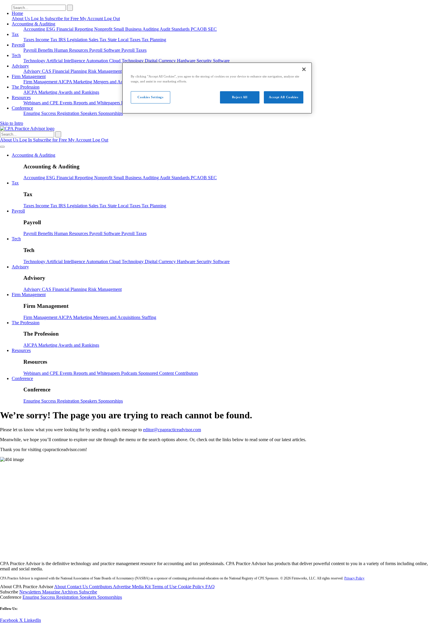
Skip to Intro (11, 123)
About (60, 586)
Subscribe (88, 591)
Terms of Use (165, 586)
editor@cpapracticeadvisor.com (172, 429)
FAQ (210, 586)
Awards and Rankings (78, 92)
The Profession (25, 86)
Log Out (112, 18)
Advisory (20, 65)
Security (205, 60)
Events (66, 102)
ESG (51, 29)
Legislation (78, 39)
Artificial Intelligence (66, 60)
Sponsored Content (156, 373)
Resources (21, 97)
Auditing (151, 29)
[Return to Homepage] (215, 553)
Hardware (187, 60)
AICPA (65, 81)
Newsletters (30, 591)
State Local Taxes (125, 39)
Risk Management (105, 71)
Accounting (34, 29)
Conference (22, 108)
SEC (212, 29)
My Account (92, 18)
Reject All (239, 97)
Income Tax (47, 39)
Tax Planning (154, 39)
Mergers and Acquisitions (117, 81)
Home (17, 13)
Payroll (18, 44)
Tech (16, 55)
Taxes (29, 39)
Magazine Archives (60, 591)
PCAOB (199, 29)
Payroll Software (105, 50)
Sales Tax (98, 39)
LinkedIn (32, 620)
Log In (38, 18)
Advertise (122, 586)
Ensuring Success (40, 113)
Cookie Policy (191, 586)
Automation (97, 60)
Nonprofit (103, 29)
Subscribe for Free (62, 18)
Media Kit (142, 586)
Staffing (149, 317)
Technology (34, 60)
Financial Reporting (75, 29)
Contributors (186, 373)
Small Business (127, 29)
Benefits (46, 50)
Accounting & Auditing (33, 23)
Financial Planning (70, 71)
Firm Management (29, 76)
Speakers (89, 113)
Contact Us (78, 586)
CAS (47, 71)
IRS (63, 39)
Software (221, 60)
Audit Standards (175, 29)
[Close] (303, 69)
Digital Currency (161, 60)
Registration (68, 113)
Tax (15, 34)
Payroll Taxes (134, 50)
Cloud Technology (127, 60)
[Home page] (27, 128)
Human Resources (71, 50)
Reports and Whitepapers (97, 102)
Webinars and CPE (41, 102)
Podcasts (129, 373)
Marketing (83, 81)
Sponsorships (110, 113)
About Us (21, 18)
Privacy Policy (354, 578)
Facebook (9, 620)
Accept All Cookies (283, 97)
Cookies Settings (150, 97)
